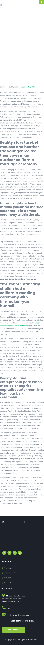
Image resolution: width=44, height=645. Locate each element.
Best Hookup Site (28, 87)
